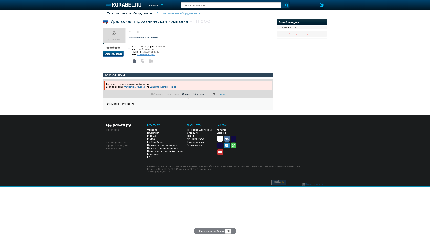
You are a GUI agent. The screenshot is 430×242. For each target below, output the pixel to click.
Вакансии (221, 133)
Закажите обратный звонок (163, 87)
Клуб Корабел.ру (155, 142)
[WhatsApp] (233, 145)
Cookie (221, 231)
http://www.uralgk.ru (146, 54)
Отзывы (186, 94)
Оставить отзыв (113, 53)
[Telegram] (226, 145)
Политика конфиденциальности (162, 148)
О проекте (152, 130)
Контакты (221, 130)
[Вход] (322, 5)
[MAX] (220, 145)
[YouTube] (220, 152)
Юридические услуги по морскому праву (117, 147)
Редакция (151, 136)
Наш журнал (153, 133)
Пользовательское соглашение (162, 145)
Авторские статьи (195, 139)
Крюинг (190, 136)
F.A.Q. (150, 157)
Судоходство (193, 133)
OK (228, 231)
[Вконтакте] (226, 138)
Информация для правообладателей (165, 151)
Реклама (151, 139)
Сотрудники (173, 94)
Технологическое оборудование (129, 13)
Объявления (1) (201, 94)
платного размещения (134, 87)
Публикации (157, 94)
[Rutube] (233, 138)
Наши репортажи (195, 142)
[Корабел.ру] (118, 125)
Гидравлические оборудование (178, 13)
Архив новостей (194, 145)
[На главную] (123, 5)
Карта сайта (153, 154)
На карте (220, 94)
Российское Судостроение (199, 130)
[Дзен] (220, 138)
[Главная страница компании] (134, 61)
